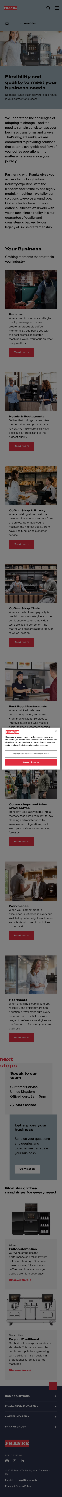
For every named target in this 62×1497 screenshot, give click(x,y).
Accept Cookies (31, 762)
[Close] (55, 731)
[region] (31, 748)
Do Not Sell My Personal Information (31, 754)
